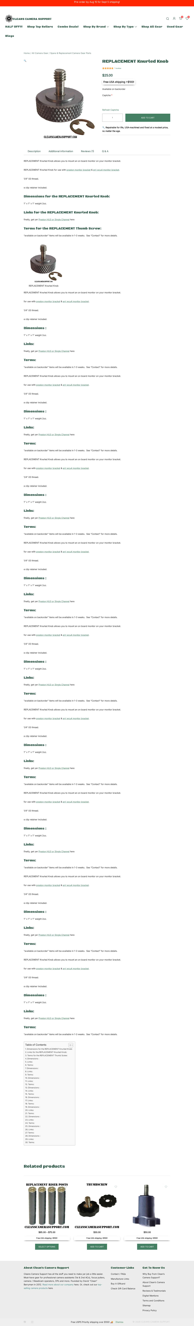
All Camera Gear (40, 53)
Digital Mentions (150, 1295)
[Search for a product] (167, 18)
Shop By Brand (94, 26)
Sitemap (147, 1305)
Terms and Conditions (153, 1300)
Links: (30, 1062)
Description (34, 151)
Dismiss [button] (119, 1322)
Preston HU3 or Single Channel (54, 219)
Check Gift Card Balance (123, 1288)
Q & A (105, 151)
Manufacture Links (120, 1279)
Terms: (30, 1065)
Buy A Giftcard (118, 1283)
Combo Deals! (68, 26)
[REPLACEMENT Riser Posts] (47, 1206)
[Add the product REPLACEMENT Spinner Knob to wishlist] (166, 1187)
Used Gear (175, 26)
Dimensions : (33, 1058)
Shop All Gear (151, 26)
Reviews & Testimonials (154, 1290)
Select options (46, 1246)
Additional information (61, 151)
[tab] (34, 151)
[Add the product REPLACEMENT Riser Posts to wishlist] (65, 1187)
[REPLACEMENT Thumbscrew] (97, 1206)
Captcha (107, 95)
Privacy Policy (150, 1310)
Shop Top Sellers (40, 26)
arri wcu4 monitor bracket (106, 170)
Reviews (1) (87, 151)
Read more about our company (58, 1284)
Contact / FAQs (118, 1274)
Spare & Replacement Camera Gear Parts (70, 53)
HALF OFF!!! (14, 26)
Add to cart (148, 117)
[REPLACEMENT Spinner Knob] (147, 1206)
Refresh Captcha (110, 110)
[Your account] (174, 18)
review (118, 68)
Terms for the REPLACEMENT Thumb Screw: (47, 1055)
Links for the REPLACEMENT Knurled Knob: (47, 1052)
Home (27, 53)
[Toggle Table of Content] (69, 1045)
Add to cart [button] (97, 1246)
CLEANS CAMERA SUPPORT (32, 19)
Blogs (9, 36)
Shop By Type (123, 26)
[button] (60, 61)
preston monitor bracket (79, 170)
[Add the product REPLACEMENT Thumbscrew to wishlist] (115, 1187)
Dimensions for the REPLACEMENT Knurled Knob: (49, 1049)
